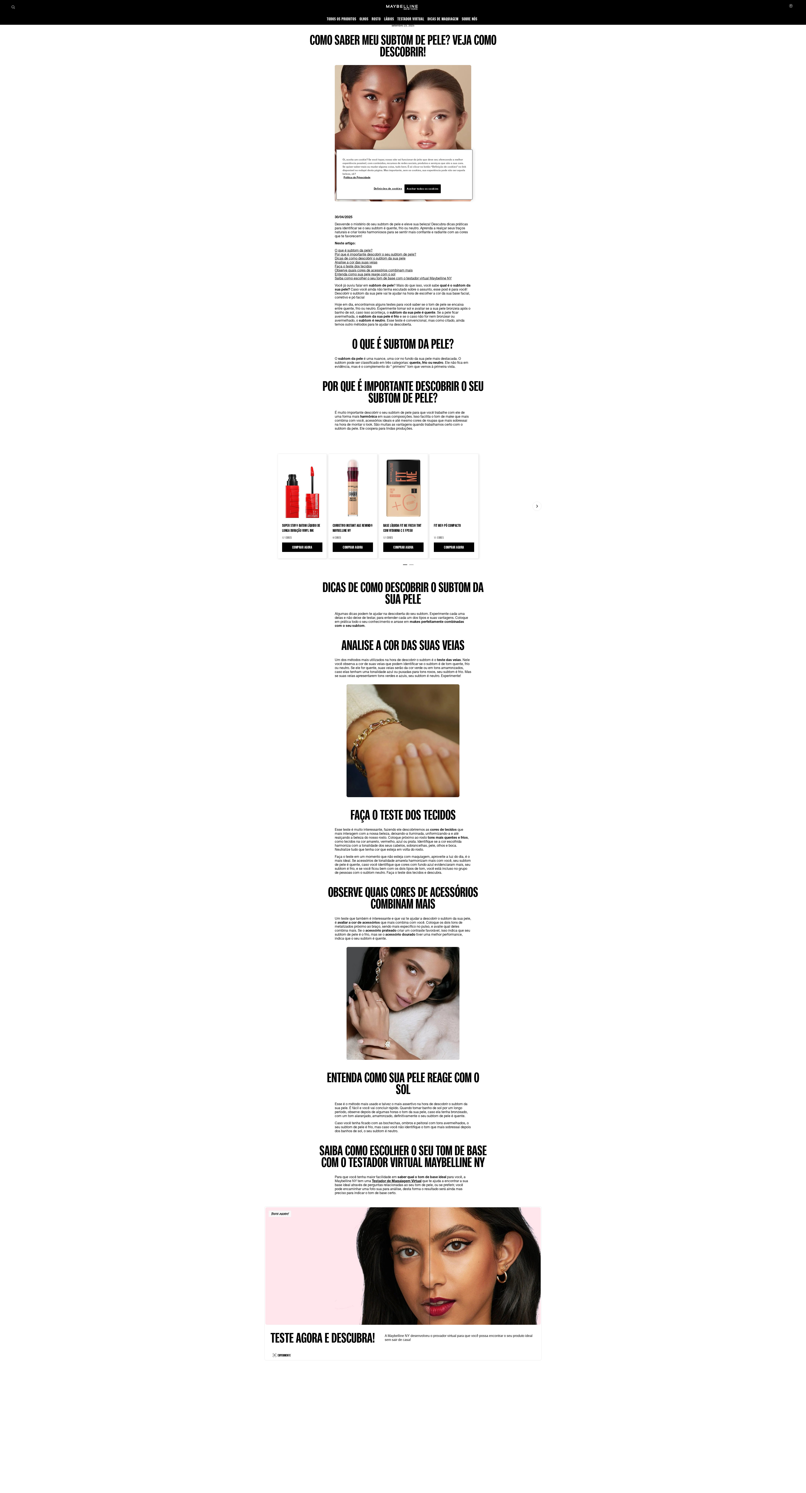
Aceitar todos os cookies (422, 188)
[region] (404, 174)
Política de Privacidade (357, 177)
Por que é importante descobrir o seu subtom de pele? (375, 254)
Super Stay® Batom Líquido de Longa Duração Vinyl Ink (301, 528)
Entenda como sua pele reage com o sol (365, 274)
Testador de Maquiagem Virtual (396, 1181)
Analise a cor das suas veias (356, 262)
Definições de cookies (388, 188)
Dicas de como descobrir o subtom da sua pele (370, 258)
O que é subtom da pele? (354, 250)
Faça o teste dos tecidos (353, 266)
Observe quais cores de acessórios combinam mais (374, 270)
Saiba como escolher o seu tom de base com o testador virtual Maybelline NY (393, 278)
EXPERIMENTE (284, 1355)
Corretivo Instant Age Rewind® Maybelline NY (353, 528)
